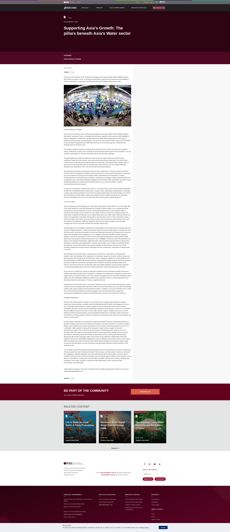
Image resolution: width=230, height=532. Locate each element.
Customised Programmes (106, 502)
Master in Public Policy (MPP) (72, 506)
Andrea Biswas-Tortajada (72, 59)
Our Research (155, 499)
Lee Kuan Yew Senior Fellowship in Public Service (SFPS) (78, 500)
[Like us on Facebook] (145, 464)
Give (137, 2)
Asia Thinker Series (117, 7)
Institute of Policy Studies (132, 505)
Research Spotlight (139, 7)
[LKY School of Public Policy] (69, 2)
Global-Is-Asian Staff (72, 440)
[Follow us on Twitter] (150, 464)
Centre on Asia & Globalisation (134, 502)
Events (153, 516)
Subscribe (148, 479)
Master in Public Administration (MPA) (75, 511)
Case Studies (155, 505)
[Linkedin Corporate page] (160, 464)
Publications (154, 502)
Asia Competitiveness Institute (134, 499)
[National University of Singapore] (162, 2)
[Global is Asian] (70, 8)
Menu (79, 2)
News (153, 514)
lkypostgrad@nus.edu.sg (108, 472)
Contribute (160, 479)
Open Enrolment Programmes (107, 499)
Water (72, 72)
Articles (84, 7)
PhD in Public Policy (69, 517)
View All (114, 448)
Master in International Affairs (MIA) (74, 504)
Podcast (99, 7)
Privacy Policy (144, 527)
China (103, 238)
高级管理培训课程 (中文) (106, 505)
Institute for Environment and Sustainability (133, 508)
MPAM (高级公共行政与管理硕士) (73, 514)
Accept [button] (163, 527)
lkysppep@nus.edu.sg (108, 474)
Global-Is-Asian (155, 519)
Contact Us (146, 2)
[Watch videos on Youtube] (155, 464)
